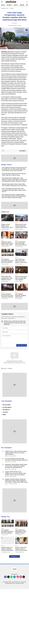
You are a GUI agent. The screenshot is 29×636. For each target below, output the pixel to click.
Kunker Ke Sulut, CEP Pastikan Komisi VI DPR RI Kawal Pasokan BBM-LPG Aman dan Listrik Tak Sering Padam (21, 551)
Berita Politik (6, 404)
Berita (11, 8)
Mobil (4, 414)
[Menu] (1, 2)
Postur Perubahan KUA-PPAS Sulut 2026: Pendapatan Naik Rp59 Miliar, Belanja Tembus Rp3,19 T (14, 190)
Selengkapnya (14, 556)
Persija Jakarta (7, 407)
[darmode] (27, 2)
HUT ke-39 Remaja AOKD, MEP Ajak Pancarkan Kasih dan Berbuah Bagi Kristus (20, 244)
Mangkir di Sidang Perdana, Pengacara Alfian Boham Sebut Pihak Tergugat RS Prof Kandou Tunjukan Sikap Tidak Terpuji (16, 480)
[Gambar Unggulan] (14, 49)
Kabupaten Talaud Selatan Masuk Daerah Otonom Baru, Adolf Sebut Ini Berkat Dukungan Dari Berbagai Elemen (7, 245)
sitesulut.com (4, 8)
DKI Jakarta (6, 409)
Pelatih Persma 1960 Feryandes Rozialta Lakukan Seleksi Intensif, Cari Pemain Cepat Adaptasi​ (21, 227)
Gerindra (5, 412)
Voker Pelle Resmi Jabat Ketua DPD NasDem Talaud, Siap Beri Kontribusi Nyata (14, 174)
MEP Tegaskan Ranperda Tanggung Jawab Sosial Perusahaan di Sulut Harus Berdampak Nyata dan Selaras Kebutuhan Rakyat (14, 196)
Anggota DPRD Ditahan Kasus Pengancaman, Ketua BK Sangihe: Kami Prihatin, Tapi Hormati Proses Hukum (7, 228)
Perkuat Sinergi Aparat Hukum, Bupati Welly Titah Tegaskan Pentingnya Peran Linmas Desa (14, 184)
